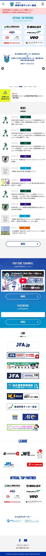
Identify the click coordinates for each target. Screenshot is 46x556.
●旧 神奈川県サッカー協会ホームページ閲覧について (17, 10)
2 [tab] (16, 86)
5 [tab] (30, 86)
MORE (23, 244)
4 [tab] (25, 86)
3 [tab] (20, 86)
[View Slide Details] (23, 58)
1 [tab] (11, 86)
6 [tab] (34, 86)
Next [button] (43, 68)
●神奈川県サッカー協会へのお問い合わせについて (16, 12)
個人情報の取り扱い (23, 548)
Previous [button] (2, 68)
